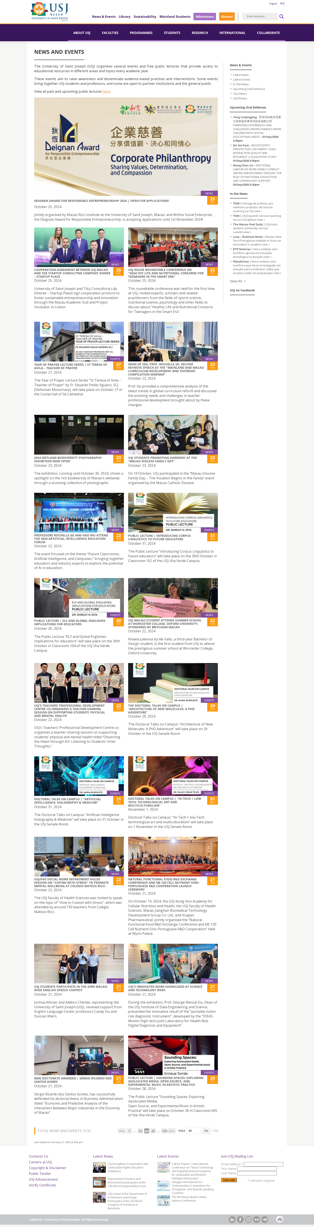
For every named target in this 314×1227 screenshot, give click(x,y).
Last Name (229, 1173)
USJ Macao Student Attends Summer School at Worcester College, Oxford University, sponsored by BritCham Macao (165, 623)
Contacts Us (38, 1156)
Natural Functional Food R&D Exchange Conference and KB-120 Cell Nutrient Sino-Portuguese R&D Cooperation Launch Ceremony (164, 884)
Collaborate (268, 33)
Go (206, 1130)
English (273, 3)
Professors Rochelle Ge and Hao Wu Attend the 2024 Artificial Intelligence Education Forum (71, 538)
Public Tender (40, 1173)
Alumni (227, 16)
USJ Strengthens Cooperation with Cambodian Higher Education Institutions (128, 1167)
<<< (122, 1131)
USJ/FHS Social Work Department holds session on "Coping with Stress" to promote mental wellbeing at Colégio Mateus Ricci (71, 882)
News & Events (104, 16)
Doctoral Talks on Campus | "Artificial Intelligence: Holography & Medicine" (67, 800)
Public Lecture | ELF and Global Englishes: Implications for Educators (70, 622)
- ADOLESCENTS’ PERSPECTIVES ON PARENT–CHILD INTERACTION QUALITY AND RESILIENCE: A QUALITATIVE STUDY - (255, 153)
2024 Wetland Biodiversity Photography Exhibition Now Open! (68, 459)
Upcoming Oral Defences (249, 89)
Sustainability (145, 16)
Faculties (110, 33)
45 (153, 1131)
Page (181, 1131)
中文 (282, 3)
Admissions (205, 16)
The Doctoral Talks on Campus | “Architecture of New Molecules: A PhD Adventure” (161, 708)
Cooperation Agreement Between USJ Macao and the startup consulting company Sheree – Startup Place (72, 273)
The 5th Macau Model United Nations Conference (189, 1198)
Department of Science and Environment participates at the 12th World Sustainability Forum (127, 1182)
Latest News (241, 75)
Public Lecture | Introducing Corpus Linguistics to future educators (159, 537)
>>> (172, 1131)
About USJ (81, 33)
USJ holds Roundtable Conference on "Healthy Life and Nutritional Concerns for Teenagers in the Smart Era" (166, 273)
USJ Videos (240, 93)
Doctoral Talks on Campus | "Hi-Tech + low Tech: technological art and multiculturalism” (164, 802)
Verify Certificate (42, 1185)
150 (164, 1131)
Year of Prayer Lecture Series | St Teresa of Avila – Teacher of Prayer (70, 366)
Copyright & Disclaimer (47, 1167)
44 (147, 1131)
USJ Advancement (43, 1179)
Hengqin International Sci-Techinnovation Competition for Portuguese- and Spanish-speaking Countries (193, 1187)
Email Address (232, 1164)
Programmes (141, 33)
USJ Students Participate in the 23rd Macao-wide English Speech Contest (71, 988)
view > (258, 211)
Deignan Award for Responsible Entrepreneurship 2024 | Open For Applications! (101, 201)
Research (200, 33)
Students (172, 33)
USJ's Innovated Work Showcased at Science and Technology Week (165, 988)
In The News (241, 84)
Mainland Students (175, 16)
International (232, 33)
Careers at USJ (40, 1162)
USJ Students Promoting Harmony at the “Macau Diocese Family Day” (162, 459)
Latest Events (241, 79)
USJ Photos (240, 98)
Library (125, 16)
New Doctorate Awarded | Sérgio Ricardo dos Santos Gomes (73, 1080)
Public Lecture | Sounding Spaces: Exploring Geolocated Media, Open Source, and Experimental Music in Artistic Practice (166, 1081)
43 (140, 1131)
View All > (238, 281)
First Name (229, 1169)
